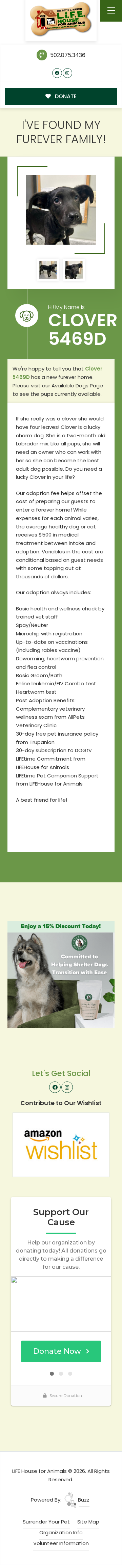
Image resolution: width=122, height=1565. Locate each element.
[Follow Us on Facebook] (57, 73)
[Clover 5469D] (61, 210)
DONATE (65, 96)
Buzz (83, 1499)
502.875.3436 (67, 55)
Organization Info (61, 1532)
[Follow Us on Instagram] (68, 73)
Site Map (88, 1521)
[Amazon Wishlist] (61, 1144)
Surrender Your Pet (46, 1521)
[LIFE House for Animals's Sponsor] (61, 974)
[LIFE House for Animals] (61, 19)
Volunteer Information (61, 1543)
